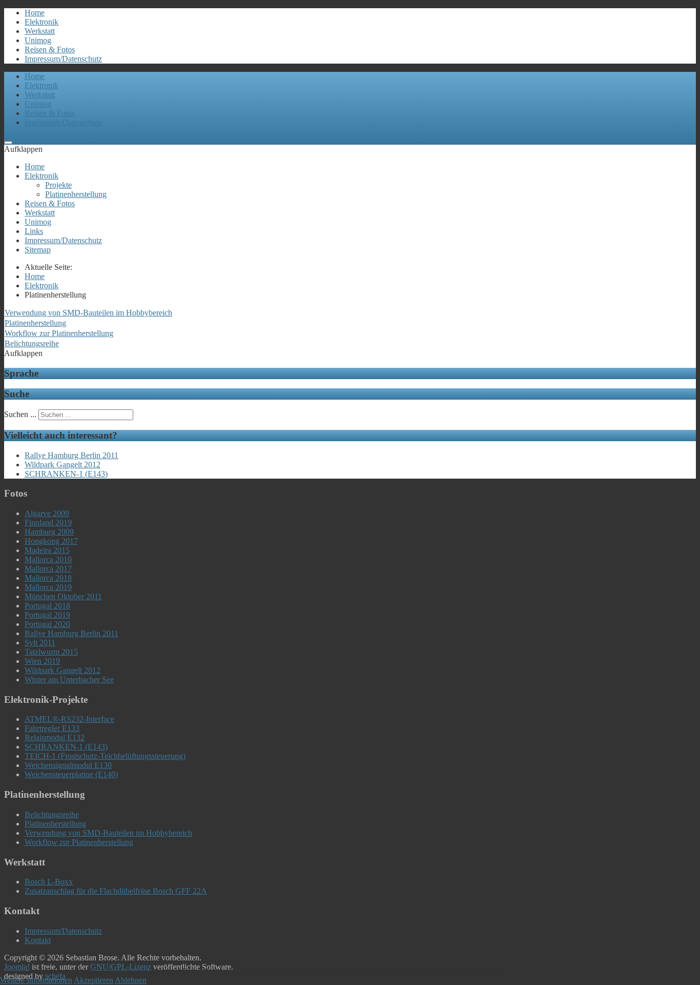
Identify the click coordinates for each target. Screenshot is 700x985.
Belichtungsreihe (32, 343)
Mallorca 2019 (48, 587)
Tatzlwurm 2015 (51, 651)
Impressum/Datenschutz (63, 58)
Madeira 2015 (47, 550)
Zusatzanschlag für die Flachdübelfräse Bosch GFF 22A (116, 891)
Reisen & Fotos (50, 49)
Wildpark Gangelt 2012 (62, 670)
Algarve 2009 (47, 513)
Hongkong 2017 (51, 541)
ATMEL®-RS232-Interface (69, 719)
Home (35, 12)
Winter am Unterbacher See (69, 679)
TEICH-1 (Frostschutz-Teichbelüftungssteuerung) (105, 756)
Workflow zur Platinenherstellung (59, 333)
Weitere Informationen (36, 980)
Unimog (38, 40)
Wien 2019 (42, 661)
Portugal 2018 (47, 605)
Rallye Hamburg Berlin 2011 (71, 633)
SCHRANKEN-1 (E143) (66, 746)
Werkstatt (40, 31)
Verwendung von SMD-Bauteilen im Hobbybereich (88, 312)
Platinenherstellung (76, 194)
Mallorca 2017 (48, 568)
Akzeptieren (93, 980)
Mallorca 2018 (48, 578)
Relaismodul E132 (55, 737)
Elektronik (41, 21)
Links (34, 231)
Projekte (58, 185)
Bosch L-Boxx (49, 881)
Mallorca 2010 (48, 559)
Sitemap (38, 249)
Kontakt (38, 940)
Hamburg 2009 (49, 531)
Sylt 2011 (40, 642)
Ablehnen (131, 980)
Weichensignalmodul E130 (68, 765)
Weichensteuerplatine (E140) (71, 774)
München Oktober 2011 (63, 596)
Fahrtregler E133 (52, 728)
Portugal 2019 (47, 614)
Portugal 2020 (47, 624)
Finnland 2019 (48, 522)
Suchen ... (20, 414)
